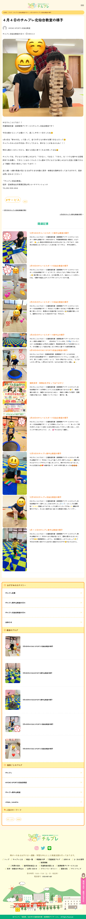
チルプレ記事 (10, 593)
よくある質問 (79, 859)
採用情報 (44, 862)
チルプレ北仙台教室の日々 (21, 12)
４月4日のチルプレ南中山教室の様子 (71, 214)
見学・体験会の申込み (15, 868)
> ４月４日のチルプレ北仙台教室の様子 (40, 12)
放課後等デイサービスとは (68, 865)
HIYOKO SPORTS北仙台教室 (16, 782)
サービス (14, 200)
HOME (5, 12)
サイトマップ (76, 868)
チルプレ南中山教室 (12, 792)
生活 (25, 201)
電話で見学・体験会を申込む (83, 891)
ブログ (10, 12)
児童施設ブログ (54, 859)
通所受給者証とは (30, 865)
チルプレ (8, 772)
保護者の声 (40, 859)
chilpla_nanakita (11, 802)
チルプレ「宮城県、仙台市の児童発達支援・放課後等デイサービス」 (37, 917)
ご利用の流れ (15, 865)
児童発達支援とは (47, 865)
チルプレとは (18, 859)
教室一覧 (29, 859)
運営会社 (64, 868)
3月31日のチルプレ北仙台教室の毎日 (15, 210)
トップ (6, 859)
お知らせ (8, 622)
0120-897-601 (47, 876)
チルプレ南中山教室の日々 (15, 602)
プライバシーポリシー (49, 868)
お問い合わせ (32, 868)
